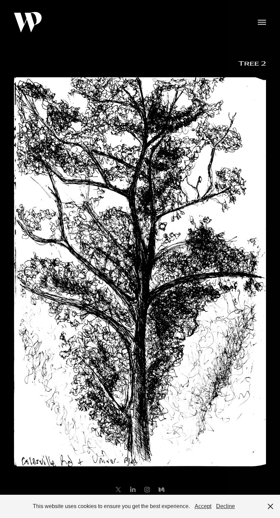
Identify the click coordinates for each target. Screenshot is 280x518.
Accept (203, 506)
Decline (225, 506)
